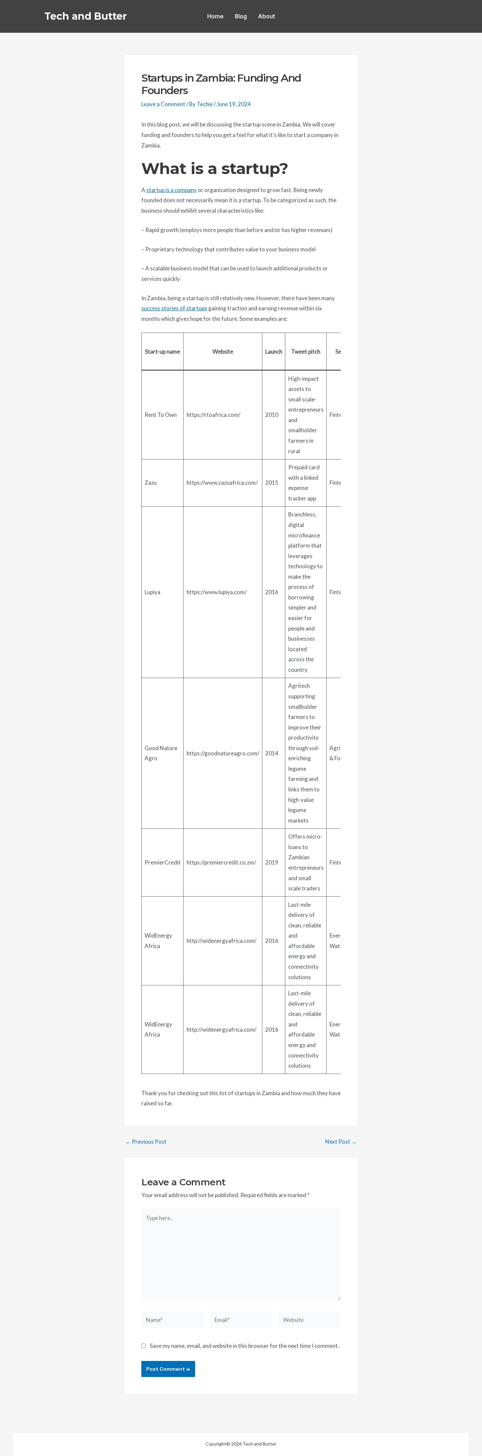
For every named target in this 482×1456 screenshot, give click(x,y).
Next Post (341, 1141)
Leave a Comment (163, 104)
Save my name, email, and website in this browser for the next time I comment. (244, 1345)
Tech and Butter (85, 16)
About (266, 16)
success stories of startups (174, 308)
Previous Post (146, 1141)
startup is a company (171, 189)
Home (215, 16)
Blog (241, 16)
